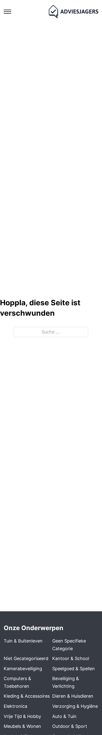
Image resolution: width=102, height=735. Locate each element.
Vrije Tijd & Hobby (22, 716)
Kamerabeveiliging (23, 668)
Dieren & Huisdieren (72, 696)
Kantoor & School (70, 658)
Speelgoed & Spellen (73, 668)
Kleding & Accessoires (27, 696)
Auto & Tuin (64, 716)
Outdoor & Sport (69, 726)
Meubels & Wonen (22, 726)
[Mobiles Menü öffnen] (7, 12)
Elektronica (15, 706)
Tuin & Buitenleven (23, 640)
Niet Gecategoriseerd (26, 658)
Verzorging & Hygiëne (75, 706)
